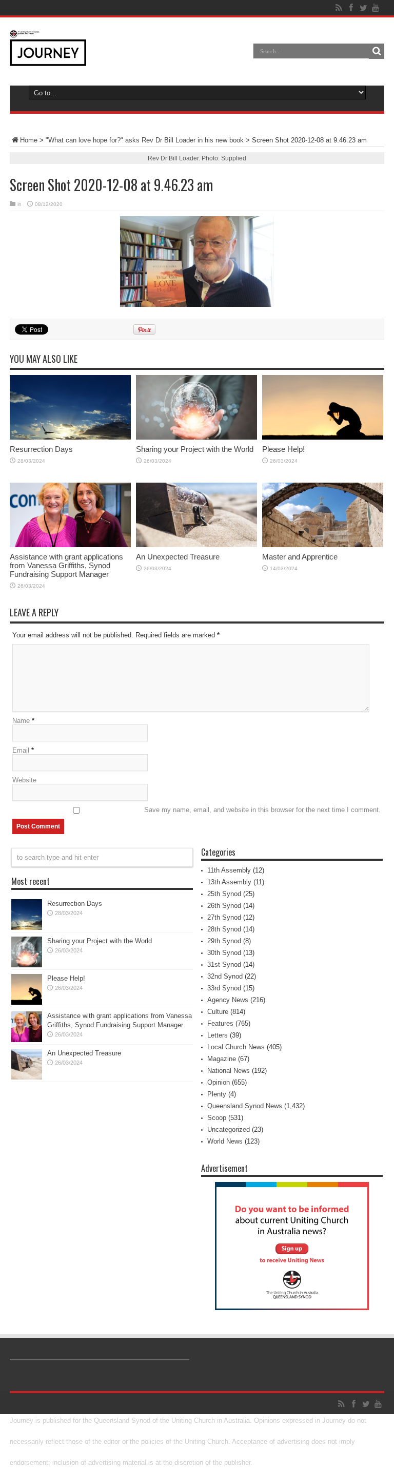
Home (28, 140)
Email (20, 750)
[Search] (376, 51)
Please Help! (283, 449)
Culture (217, 1011)
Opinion (218, 1082)
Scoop (216, 1118)
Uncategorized (228, 1129)
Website (24, 780)
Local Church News (236, 1047)
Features (220, 1023)
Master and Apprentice (300, 556)
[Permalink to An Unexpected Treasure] (196, 515)
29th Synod (224, 941)
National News (228, 1070)
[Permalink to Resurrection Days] (70, 407)
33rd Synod (224, 988)
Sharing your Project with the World (194, 449)
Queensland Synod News (244, 1106)
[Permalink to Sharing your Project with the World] (196, 407)
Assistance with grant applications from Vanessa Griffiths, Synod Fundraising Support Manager (66, 565)
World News (225, 1141)
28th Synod (224, 929)
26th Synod (224, 905)
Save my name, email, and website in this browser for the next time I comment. (262, 810)
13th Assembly (229, 882)
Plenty (216, 1094)
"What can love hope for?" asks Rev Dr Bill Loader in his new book (145, 140)
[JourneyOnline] (48, 48)
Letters (217, 1035)
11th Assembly (229, 870)
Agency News (227, 1000)
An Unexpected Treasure (178, 556)
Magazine (221, 1059)
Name (21, 720)
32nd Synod (225, 976)
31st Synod (224, 964)
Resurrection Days (41, 449)
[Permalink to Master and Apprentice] (322, 515)
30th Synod (224, 953)
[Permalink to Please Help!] (322, 407)
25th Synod (224, 894)
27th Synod (224, 917)
